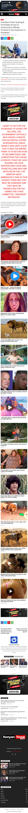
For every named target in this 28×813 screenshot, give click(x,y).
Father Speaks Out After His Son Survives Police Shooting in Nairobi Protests (12, 701)
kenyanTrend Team (6, 34)
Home (2, 17)
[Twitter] (5, 38)
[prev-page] (13, 670)
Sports (2, 791)
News (5, 17)
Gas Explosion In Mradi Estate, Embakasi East (16, 84)
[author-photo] (14, 640)
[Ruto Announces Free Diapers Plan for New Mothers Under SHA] (23, 662)
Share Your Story (20, 809)
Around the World (4, 800)
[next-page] (15, 670)
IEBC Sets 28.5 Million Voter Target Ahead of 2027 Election (5, 666)
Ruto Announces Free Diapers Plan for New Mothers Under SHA (23, 666)
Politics (2, 793)
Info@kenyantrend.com (16, 751)
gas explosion (5, 79)
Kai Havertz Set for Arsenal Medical (9, 706)
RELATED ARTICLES (8, 656)
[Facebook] (2, 38)
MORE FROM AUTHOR (19, 656)
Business (3, 795)
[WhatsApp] (12, 38)
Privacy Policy (12, 809)
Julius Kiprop (3, 703)
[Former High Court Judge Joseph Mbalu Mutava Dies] (14, 662)
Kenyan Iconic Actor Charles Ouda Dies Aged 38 (21, 630)
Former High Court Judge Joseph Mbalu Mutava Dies (13, 666)
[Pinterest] (8, 38)
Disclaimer (7, 809)
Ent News (3, 798)
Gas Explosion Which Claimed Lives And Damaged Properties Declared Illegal (6, 631)
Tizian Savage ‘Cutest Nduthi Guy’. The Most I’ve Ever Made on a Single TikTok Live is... (14, 718)
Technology (3, 802)
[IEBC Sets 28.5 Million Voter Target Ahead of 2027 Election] (5, 662)
